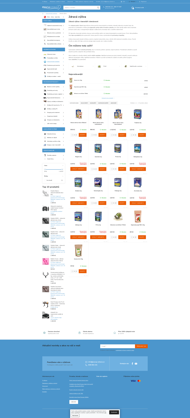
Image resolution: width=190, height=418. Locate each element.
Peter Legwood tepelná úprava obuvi (78, 380)
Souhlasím (114, 412)
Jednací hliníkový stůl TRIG (76, 393)
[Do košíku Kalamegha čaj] (102, 203)
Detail (78, 169)
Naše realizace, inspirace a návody (84, 1)
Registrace (144, 1)
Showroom (70, 1)
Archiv (73, 402)
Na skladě (55, 180)
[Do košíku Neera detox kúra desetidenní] (122, 135)
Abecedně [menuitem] (113, 103)
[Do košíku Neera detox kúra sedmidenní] (102, 135)
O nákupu (44, 1)
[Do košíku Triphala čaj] (142, 135)
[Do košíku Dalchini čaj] (102, 169)
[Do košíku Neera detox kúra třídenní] (83, 135)
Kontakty (98, 1)
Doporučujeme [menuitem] (74, 103)
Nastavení (75, 415)
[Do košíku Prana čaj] (122, 169)
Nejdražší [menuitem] (93, 103)
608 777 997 (118, 7)
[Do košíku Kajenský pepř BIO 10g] (142, 237)
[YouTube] (136, 363)
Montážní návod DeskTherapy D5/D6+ (79, 397)
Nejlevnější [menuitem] (84, 103)
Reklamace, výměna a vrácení (57, 1)
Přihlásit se (141, 346)
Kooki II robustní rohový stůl (76, 390)
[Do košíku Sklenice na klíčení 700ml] (122, 237)
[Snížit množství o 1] (72, 135)
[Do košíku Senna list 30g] (83, 271)
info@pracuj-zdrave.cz (109, 1)
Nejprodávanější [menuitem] (103, 103)
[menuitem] (53, 17)
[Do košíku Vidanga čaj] (122, 203)
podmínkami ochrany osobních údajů (125, 350)
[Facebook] (132, 363)
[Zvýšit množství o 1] (76, 135)
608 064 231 (109, 7)
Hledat (98, 8)
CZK (124, 1)
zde (105, 413)
